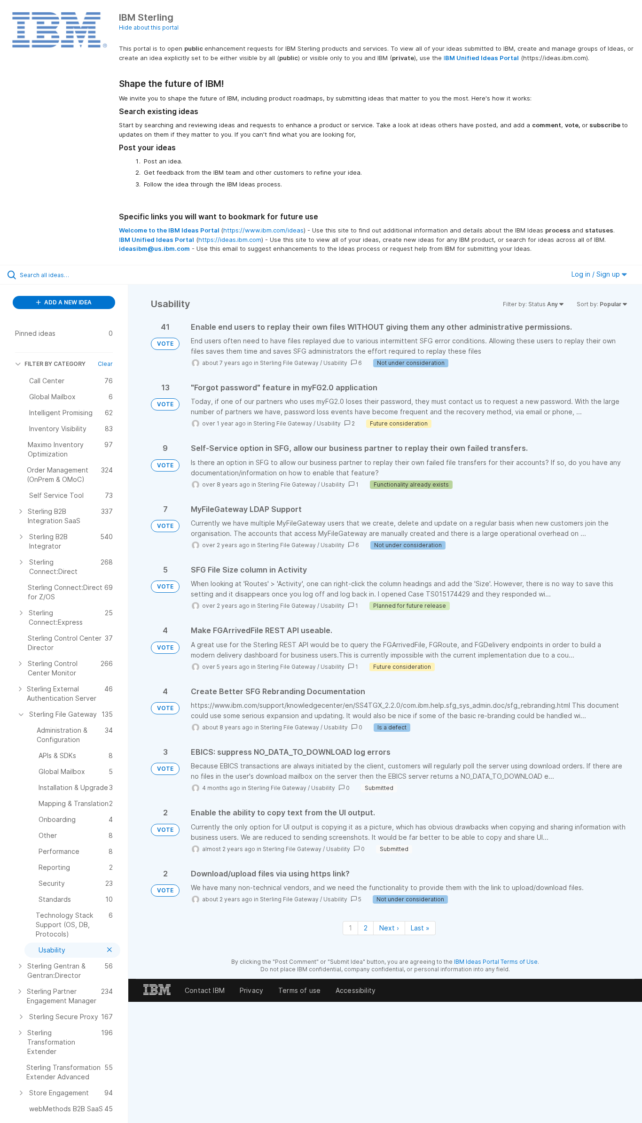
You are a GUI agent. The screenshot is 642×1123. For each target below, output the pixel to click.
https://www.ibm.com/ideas (263, 230)
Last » (420, 928)
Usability (335, 362)
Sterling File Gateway (289, 362)
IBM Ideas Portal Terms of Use (496, 961)
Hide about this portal (149, 27)
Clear (105, 363)
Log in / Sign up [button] (597, 274)
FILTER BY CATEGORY (55, 363)
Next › (389, 928)
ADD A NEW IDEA (67, 302)
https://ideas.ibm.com (229, 239)
